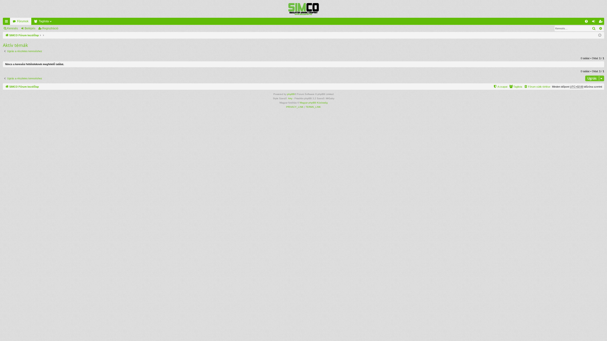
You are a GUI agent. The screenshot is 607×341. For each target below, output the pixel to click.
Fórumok (22, 21)
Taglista (44, 21)
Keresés (12, 28)
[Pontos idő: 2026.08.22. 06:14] (599, 35)
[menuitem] (586, 21)
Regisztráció (50, 28)
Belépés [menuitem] (594, 22)
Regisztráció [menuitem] (601, 22)
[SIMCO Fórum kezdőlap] (303, 9)
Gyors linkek (7, 22)
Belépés (30, 28)
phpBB (291, 94)
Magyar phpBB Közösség (314, 102)
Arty (290, 98)
